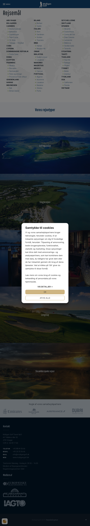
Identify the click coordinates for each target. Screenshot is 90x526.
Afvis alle (45, 298)
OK (45, 292)
